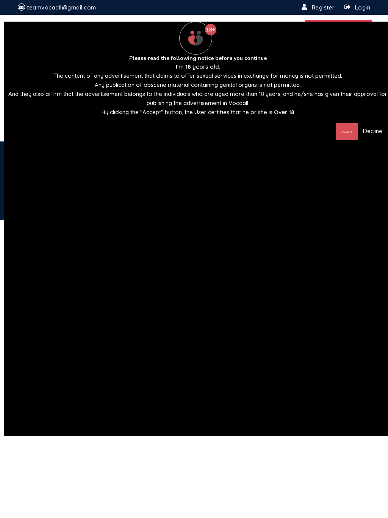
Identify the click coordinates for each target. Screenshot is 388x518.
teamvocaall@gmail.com (61, 7)
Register (323, 7)
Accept (346, 131)
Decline (372, 131)
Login (363, 7)
